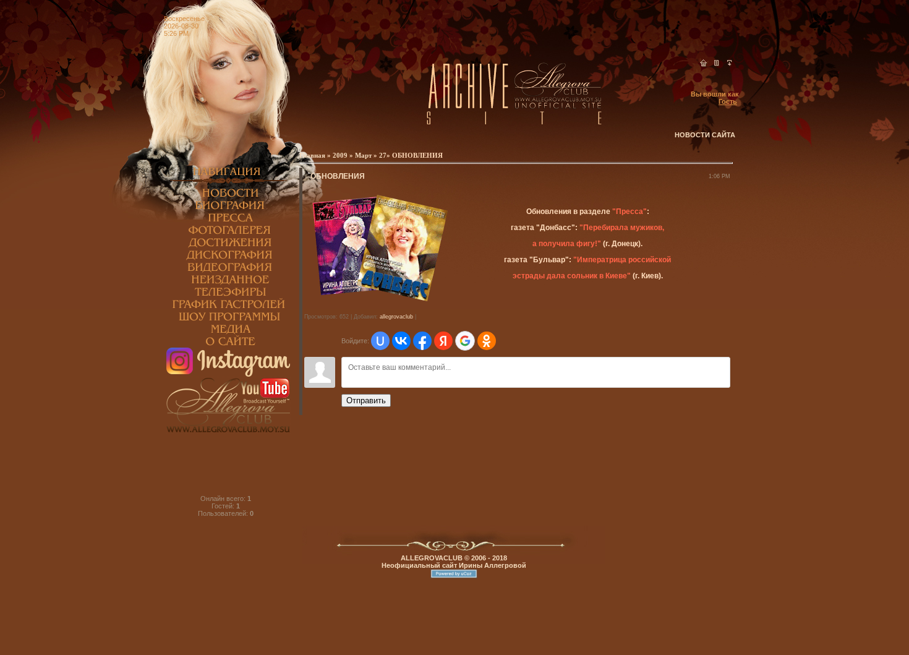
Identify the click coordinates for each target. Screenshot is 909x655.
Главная (313, 155)
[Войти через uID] (380, 341)
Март (363, 155)
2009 (340, 155)
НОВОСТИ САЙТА (705, 135)
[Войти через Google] (465, 341)
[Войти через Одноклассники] (486, 341)
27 (382, 155)
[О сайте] (228, 345)
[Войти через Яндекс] (443, 341)
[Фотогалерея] (228, 234)
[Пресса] (228, 221)
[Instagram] (228, 374)
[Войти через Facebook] (422, 341)
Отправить (366, 400)
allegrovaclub (396, 317)
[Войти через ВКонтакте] (401, 341)
